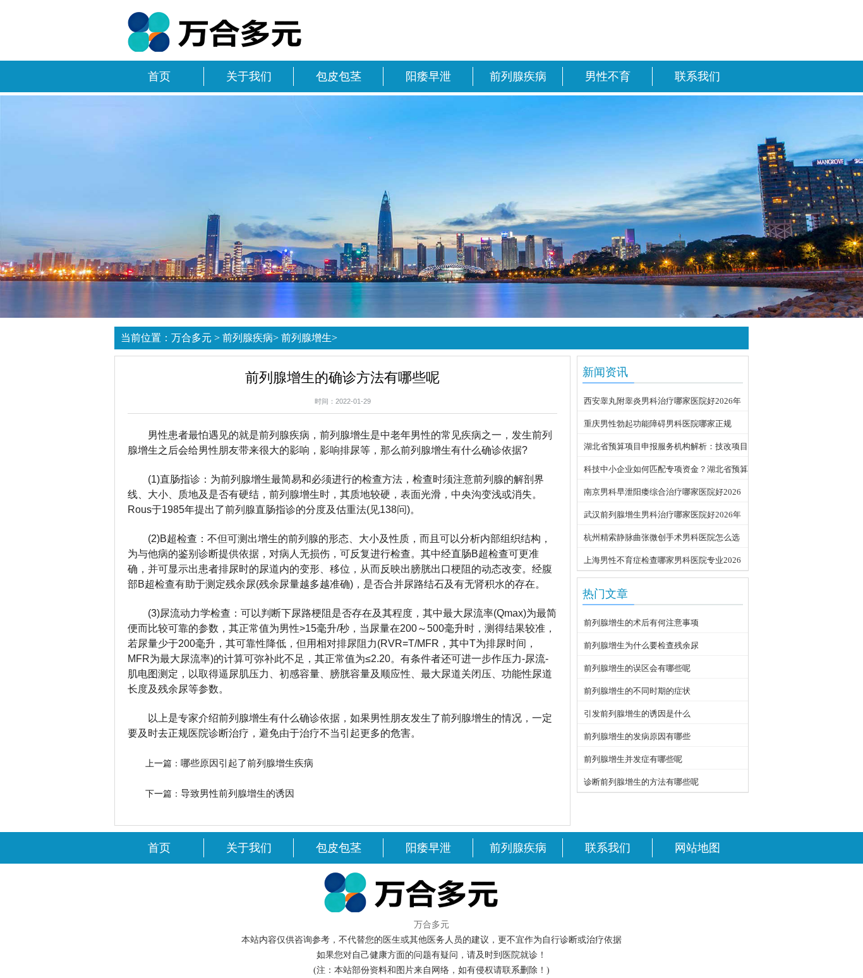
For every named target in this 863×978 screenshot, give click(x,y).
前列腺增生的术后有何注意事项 (641, 622)
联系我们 (697, 76)
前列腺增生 (306, 337)
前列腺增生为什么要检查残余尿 (641, 645)
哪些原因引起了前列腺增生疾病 (247, 763)
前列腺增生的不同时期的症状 (637, 691)
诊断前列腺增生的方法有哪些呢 (641, 782)
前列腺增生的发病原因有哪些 (637, 736)
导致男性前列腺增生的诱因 (237, 793)
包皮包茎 (338, 76)
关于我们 (249, 76)
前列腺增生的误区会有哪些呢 (637, 668)
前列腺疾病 (518, 76)
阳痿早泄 (428, 76)
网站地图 (697, 848)
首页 (159, 76)
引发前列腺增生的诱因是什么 (637, 713)
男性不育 (608, 76)
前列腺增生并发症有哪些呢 (633, 759)
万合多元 (191, 337)
